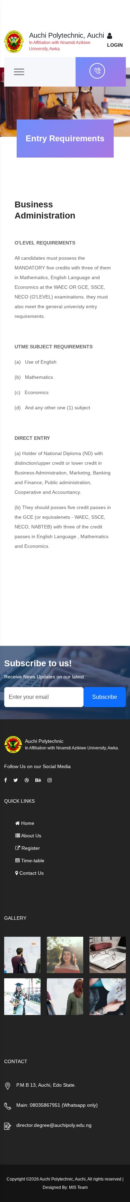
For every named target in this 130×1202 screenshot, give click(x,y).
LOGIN (115, 45)
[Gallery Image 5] (65, 996)
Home (27, 823)
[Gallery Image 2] (65, 955)
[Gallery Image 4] (22, 996)
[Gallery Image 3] (107, 955)
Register (30, 848)
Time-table (32, 860)
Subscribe (104, 697)
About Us (30, 835)
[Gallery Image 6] (107, 996)
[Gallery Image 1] (22, 955)
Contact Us (31, 873)
